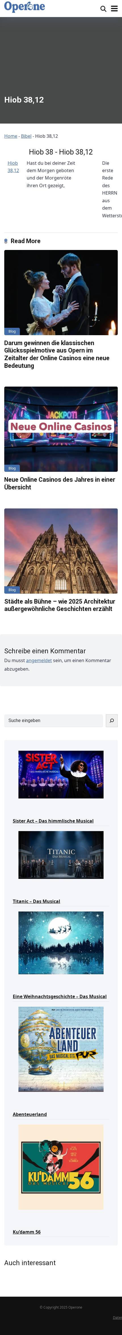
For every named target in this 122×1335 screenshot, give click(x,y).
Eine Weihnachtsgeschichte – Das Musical (60, 996)
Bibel (26, 136)
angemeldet (39, 660)
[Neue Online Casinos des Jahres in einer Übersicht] (61, 429)
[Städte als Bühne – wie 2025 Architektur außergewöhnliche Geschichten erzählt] (61, 551)
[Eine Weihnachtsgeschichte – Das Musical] (61, 942)
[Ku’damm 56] (61, 1166)
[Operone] (24, 7)
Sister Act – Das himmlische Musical (53, 821)
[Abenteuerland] (61, 1048)
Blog (12, 331)
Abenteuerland (30, 1114)
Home (10, 136)
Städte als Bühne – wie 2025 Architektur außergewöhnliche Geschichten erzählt (59, 605)
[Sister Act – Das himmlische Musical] (61, 774)
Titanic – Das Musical (36, 901)
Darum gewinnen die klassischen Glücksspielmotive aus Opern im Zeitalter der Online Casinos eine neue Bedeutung (57, 354)
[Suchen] (112, 720)
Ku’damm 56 (27, 1232)
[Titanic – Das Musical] (61, 855)
